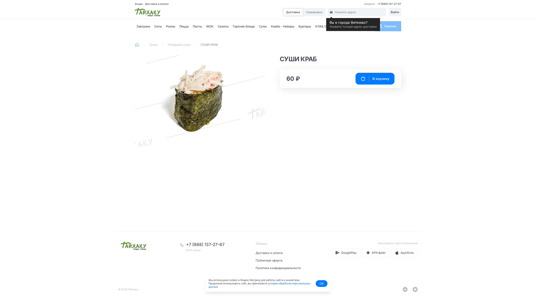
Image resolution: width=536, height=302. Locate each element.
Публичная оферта (269, 260)
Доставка (293, 12)
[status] (268, 283)
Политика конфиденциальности (278, 268)
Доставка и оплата (157, 4)
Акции (139, 4)
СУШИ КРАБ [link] (209, 44)
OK (322, 283)
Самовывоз (314, 12)
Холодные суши (179, 44)
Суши (153, 44)
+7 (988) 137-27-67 (389, 4)
